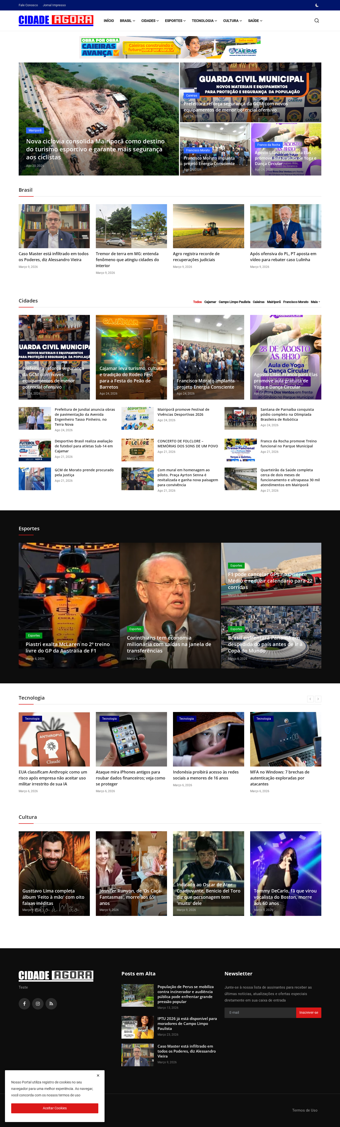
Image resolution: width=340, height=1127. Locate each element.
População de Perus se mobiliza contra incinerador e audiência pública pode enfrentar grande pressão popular (186, 994)
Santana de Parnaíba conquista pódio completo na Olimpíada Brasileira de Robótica (287, 414)
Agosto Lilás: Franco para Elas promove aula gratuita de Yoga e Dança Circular (285, 158)
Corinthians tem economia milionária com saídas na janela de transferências (169, 644)
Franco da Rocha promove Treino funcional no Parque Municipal (289, 443)
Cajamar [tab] (210, 302)
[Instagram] (38, 1003)
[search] (316, 20)
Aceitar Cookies (55, 1108)
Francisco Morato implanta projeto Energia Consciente (209, 160)
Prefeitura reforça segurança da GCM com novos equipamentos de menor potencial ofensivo (236, 107)
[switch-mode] (317, 5)
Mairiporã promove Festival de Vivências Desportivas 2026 (183, 412)
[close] (98, 1075)
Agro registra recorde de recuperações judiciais (196, 256)
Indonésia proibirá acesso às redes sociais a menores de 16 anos (129, 775)
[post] (99, 119)
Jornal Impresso (54, 5)
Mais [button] (314, 302)
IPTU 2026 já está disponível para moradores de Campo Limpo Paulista (187, 1023)
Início (109, 21)
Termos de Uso (305, 1110)
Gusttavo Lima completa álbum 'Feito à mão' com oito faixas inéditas (53, 897)
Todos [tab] (197, 302)
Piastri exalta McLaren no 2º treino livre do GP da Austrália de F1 (68, 647)
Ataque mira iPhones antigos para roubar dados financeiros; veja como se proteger (53, 778)
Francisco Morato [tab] (295, 302)
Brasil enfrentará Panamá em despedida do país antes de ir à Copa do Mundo (265, 644)
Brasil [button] (126, 21)
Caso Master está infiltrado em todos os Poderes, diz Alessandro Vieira (54, 256)
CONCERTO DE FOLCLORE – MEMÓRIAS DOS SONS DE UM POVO (188, 443)
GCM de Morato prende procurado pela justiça (84, 472)
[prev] (26, 119)
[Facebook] (24, 1003)
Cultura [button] (230, 21)
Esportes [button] (173, 21)
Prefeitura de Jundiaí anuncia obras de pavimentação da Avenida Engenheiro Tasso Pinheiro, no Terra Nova (85, 417)
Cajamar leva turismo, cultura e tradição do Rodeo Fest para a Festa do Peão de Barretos (131, 377)
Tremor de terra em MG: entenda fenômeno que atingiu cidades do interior (127, 259)
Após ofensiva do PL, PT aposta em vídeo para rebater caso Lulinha (283, 256)
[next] (170, 119)
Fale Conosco (28, 5)
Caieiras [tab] (259, 302)
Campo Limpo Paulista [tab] (234, 302)
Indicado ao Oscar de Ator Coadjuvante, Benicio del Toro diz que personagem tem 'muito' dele (208, 894)
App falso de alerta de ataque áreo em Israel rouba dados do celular (282, 775)
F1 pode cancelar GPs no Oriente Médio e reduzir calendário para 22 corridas (270, 581)
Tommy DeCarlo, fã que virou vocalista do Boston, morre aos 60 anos (285, 897)
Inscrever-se (308, 1012)
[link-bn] (170, 47)
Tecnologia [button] (203, 21)
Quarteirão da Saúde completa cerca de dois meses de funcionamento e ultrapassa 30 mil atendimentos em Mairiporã (290, 477)
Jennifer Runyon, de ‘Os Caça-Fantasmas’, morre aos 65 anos (131, 897)
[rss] (51, 1003)
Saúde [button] (253, 21)
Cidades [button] (148, 21)
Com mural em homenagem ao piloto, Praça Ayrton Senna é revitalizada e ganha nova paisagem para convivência (188, 477)
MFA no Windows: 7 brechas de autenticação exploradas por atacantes (202, 778)
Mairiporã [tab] (274, 302)
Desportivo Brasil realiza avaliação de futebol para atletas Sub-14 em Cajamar (84, 446)
